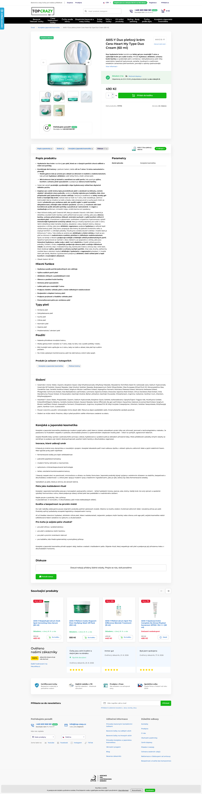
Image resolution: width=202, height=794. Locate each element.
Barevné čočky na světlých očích (118, 731)
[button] (88, 62)
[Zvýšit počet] (112, 94)
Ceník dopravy (146, 742)
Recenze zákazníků (113, 756)
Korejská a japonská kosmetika (49, 27)
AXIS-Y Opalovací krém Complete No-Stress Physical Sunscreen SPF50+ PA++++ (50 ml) (154, 624)
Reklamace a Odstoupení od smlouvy (155, 756)
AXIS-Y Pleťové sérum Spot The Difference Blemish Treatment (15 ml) (118, 623)
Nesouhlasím (136, 790)
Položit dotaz (47, 577)
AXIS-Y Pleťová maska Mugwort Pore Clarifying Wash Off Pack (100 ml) (82, 623)
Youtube (51, 743)
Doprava (70, 3)
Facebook (64, 743)
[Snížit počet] (112, 96)
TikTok (90, 743)
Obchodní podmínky (149, 738)
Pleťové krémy (74, 366)
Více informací (123, 790)
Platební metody (147, 747)
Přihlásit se (165, 3)
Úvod (33, 27)
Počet (108, 95)
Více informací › (112, 66)
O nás (143, 733)
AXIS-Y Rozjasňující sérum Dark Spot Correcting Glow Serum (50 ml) (46, 623)
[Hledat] (85, 11)
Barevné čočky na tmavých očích (119, 735)
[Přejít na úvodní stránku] (43, 11)
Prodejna (78, 3)
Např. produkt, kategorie (97, 11)
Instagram (78, 743)
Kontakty (144, 724)
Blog (108, 752)
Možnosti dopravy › (135, 76)
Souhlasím (150, 790)
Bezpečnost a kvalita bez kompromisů (156, 761)
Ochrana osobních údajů (150, 752)
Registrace (153, 3)
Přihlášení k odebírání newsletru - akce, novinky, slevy (119, 708)
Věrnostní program (113, 747)
